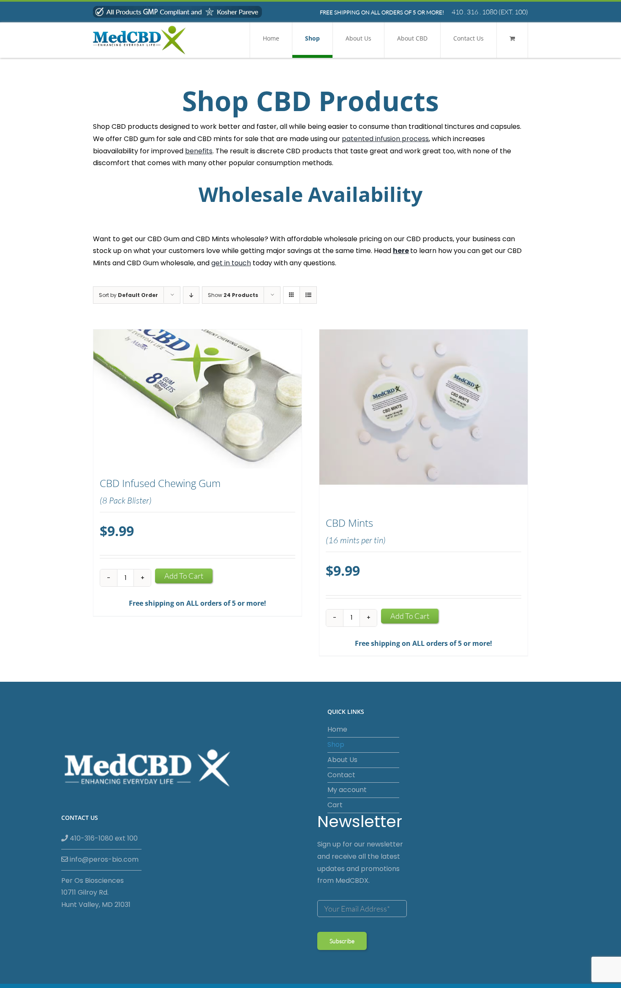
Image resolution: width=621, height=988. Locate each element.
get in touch (231, 263)
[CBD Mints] (423, 418)
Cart (335, 805)
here (401, 251)
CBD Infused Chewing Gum (160, 483)
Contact (341, 775)
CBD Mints (349, 523)
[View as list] (308, 295)
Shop (335, 744)
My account (347, 790)
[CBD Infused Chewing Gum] (197, 398)
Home (337, 729)
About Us (342, 760)
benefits (198, 151)
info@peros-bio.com (103, 859)
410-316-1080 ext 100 (103, 838)
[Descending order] (191, 295)
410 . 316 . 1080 (474, 12)
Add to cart (183, 575)
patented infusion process (385, 139)
